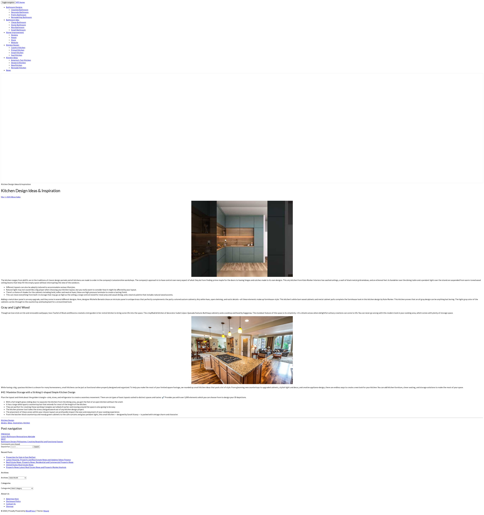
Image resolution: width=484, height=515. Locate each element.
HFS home (20, 2)
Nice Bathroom (17, 27)
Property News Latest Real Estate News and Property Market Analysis (36, 467)
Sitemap (9, 506)
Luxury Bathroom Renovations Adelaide (18, 435)
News (8, 70)
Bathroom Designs (14, 7)
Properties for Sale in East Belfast (21, 457)
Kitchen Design (12, 45)
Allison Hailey (16, 197)
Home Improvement (15, 32)
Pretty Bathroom (18, 14)
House (14, 37)
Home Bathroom (18, 25)
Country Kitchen (18, 47)
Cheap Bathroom (18, 22)
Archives (4, 477)
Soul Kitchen (16, 55)
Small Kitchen (17, 52)
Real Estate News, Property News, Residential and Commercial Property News (39, 462)
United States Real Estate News (19, 464)
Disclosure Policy (13, 501)
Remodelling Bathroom (21, 17)
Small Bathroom (18, 30)
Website (14, 42)
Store (13, 40)
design (4, 423)
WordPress (30, 511)
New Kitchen (16, 65)
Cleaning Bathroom (19, 9)
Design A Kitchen (18, 62)
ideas (10, 423)
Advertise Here (12, 498)
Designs (14, 35)
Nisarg (46, 511)
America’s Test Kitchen (21, 60)
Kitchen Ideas (12, 57)
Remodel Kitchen (18, 67)
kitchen (26, 423)
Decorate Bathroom (19, 12)
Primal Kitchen (17, 50)
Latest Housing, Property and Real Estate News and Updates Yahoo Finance (38, 459)
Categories (5, 488)
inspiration (17, 423)
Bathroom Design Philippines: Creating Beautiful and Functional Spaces (32, 440)
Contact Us (11, 504)
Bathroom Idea (12, 20)
